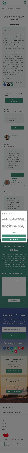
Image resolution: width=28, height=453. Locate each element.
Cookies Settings (14, 232)
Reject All (14, 235)
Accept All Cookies (14, 239)
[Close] (25, 212)
